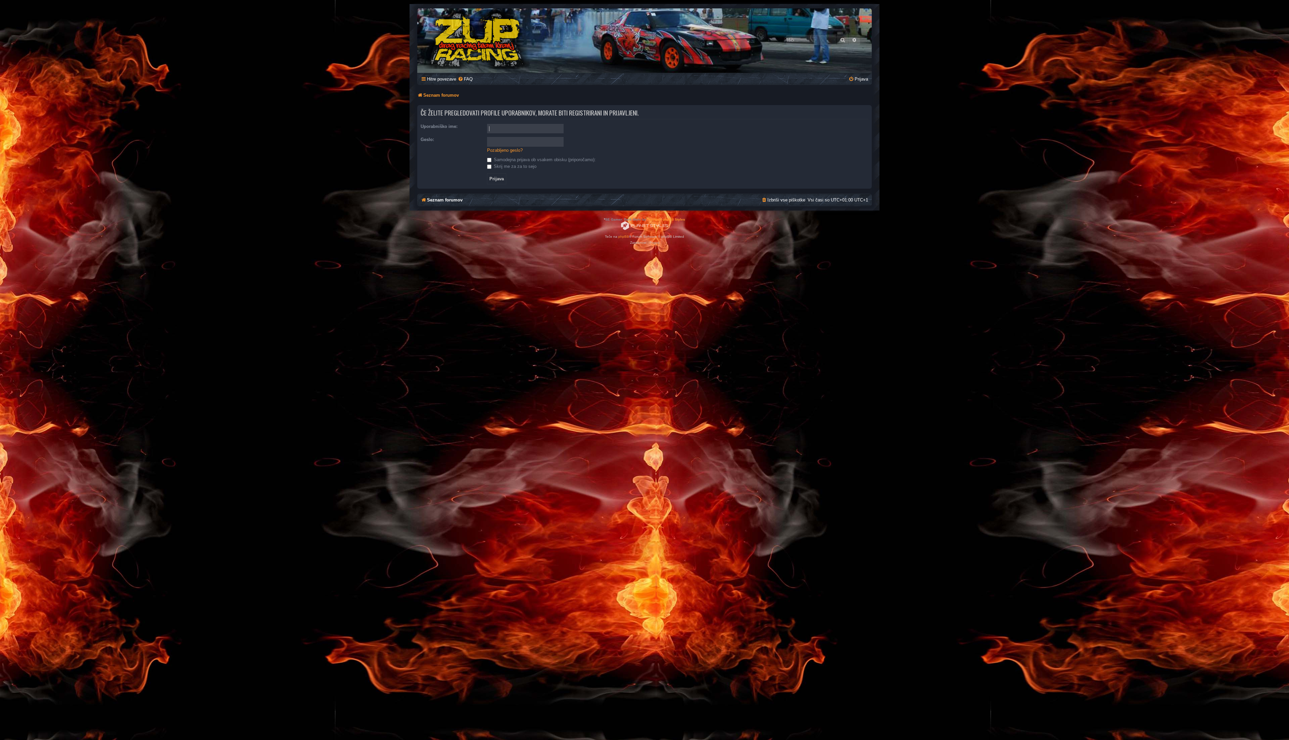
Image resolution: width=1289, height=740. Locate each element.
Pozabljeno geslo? (505, 150)
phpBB (623, 236)
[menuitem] (465, 79)
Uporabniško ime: (439, 126)
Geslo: (427, 139)
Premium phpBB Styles (666, 219)
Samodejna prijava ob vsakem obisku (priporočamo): (544, 159)
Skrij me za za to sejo (514, 166)
